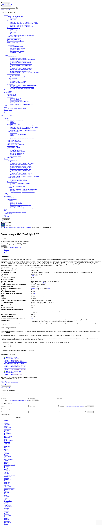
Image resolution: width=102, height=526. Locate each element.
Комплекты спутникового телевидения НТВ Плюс (24, 23)
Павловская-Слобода (9, 488)
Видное (6, 426)
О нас (5, 89)
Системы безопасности (13, 74)
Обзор (5, 251)
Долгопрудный (8, 436)
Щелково (6, 519)
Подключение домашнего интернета (20, 79)
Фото (5, 105)
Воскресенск (7, 429)
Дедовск (6, 432)
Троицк (6, 509)
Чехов (5, 516)
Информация (7, 92)
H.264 (32, 276)
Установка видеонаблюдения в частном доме (22, 59)
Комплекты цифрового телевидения (20, 25)
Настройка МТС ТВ (15, 98)
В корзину (3, 245)
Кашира (6, 449)
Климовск (6, 450)
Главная (3, 227)
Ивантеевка (7, 446)
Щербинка (7, 521)
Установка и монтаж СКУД (17, 75)
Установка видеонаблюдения (18, 58)
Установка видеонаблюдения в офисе (20, 66)
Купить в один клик (20, 360)
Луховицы (6, 466)
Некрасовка (7, 482)
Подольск (6, 491)
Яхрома (6, 524)
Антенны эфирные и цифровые (15, 41)
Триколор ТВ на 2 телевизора (18, 30)
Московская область (9, 475)
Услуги (6, 55)
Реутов (6, 498)
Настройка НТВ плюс (16, 100)
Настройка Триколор (16, 102)
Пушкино (6, 493)
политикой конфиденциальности (19, 400)
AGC (48, 288)
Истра (5, 447)
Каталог (6, 15)
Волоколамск (7, 427)
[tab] (52, 250)
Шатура (6, 518)
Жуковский (7, 442)
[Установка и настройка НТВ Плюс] (6, 226)
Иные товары (10, 54)
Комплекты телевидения (13, 20)
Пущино (6, 495)
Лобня (5, 463)
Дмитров (6, 434)
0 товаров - (7, 115)
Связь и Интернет (12, 78)
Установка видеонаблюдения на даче (20, 71)
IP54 (32, 318)
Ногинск (6, 483)
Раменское (6, 496)
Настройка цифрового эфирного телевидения (22, 104)
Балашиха (6, 423)
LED (35, 293)
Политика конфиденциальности (9, 382)
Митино (6, 472)
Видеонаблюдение (12, 45)
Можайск (6, 473)
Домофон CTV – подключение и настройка (22, 87)
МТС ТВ (12, 33)
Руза (5, 499)
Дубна (5, 439)
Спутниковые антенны (13, 36)
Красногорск (7, 457)
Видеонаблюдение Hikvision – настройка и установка (24, 72)
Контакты (6, 113)
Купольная (34, 268)
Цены (5, 107)
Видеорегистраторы (15, 52)
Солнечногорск (8, 505)
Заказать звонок (7, 6)
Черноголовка (7, 515)
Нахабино (6, 480)
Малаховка (7, 470)
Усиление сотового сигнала (17, 82)
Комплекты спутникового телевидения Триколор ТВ (24, 22)
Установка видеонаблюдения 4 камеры (20, 62)
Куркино (6, 462)
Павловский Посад (9, 489)
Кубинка (6, 460)
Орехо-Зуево (7, 486)
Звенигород (7, 443)
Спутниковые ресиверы (13, 28)
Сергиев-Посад (8, 501)
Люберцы (6, 469)
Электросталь (7, 522)
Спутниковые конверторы (14, 38)
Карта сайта (4, 381)
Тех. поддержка (8, 110)
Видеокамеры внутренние (17, 51)
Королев (6, 455)
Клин (5, 452)
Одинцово (6, 485)
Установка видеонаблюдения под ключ (20, 61)
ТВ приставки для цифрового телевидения (22, 35)
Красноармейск (8, 456)
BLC (32, 288)
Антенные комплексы (13, 39)
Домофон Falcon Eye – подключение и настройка (23, 85)
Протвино (6, 492)
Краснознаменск (8, 459)
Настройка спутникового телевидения (20, 101)
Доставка (6, 252)
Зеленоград (7, 445)
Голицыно (6, 430)
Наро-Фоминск (8, 479)
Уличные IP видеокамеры (17, 49)
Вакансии (9, 91)
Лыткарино (7, 468)
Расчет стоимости (7, 4)
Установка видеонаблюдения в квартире (21, 68)
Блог (5, 111)
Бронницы (7, 424)
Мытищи (6, 478)
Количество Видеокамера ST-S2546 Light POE (13, 244)
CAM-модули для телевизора (15, 16)
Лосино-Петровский (9, 465)
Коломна (6, 453)
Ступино (6, 508)
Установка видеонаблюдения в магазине (21, 64)
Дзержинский (7, 433)
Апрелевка (7, 421)
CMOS (44, 283)
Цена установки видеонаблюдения (16, 108)
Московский (7, 476)
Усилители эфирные (12, 42)
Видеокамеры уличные (16, 46)
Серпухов (6, 502)
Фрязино (6, 511)
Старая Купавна (8, 506)
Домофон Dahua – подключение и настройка (22, 88)
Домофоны (10, 84)
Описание (6, 250)
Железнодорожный (9, 440)
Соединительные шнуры (13, 43)
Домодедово (7, 437)
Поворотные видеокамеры (17, 48)
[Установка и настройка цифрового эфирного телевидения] (12, 226)
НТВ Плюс (13, 19)
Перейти (18, 417)
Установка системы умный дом (18, 77)
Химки (6, 512)
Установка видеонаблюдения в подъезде (21, 69)
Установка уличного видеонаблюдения (20, 65)
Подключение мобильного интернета (20, 81)
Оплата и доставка (12, 95)
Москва (6, 420)
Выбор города (6, 3)
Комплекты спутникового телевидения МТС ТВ (23, 26)
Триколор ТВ (13, 18)
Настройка (10, 97)
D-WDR (36, 288)
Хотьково (6, 514)
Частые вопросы (11, 94)
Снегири (6, 503)
